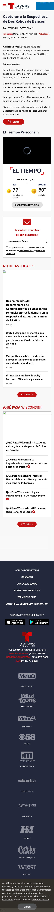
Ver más (26, 394)
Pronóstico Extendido (27, 205)
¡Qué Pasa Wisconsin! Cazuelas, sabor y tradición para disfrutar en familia (26, 446)
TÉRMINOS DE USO (27, 597)
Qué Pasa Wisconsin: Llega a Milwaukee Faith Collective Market (26, 493)
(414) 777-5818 (37, 653)
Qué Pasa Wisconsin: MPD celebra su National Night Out (25, 510)
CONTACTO (27, 577)
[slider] (8, 154)
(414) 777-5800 (40, 657)
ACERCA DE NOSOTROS (27, 570)
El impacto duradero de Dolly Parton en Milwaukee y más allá (24, 377)
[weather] (9, 191)
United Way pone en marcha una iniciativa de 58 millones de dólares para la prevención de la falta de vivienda (26, 338)
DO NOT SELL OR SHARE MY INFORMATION (27, 603)
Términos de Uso (26, 250)
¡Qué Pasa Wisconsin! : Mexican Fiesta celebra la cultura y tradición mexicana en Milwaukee (26, 479)
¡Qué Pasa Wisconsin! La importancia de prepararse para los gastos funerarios (26, 463)
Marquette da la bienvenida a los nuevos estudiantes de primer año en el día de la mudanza (26, 359)
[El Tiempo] (27, 173)
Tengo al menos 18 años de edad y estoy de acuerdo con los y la (25, 250)
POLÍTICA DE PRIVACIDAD (27, 590)
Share (15, 122)
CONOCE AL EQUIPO (27, 583)
